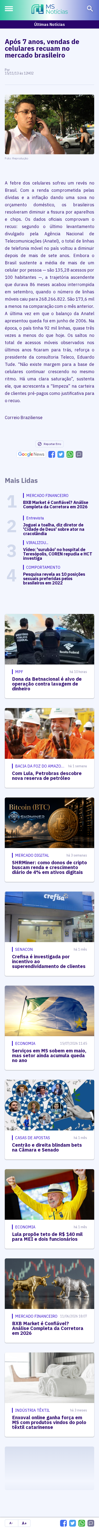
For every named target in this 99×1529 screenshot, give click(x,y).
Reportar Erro (52, 444)
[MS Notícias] (49, 10)
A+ (24, 1523)
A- (11, 1523)
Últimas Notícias (49, 24)
